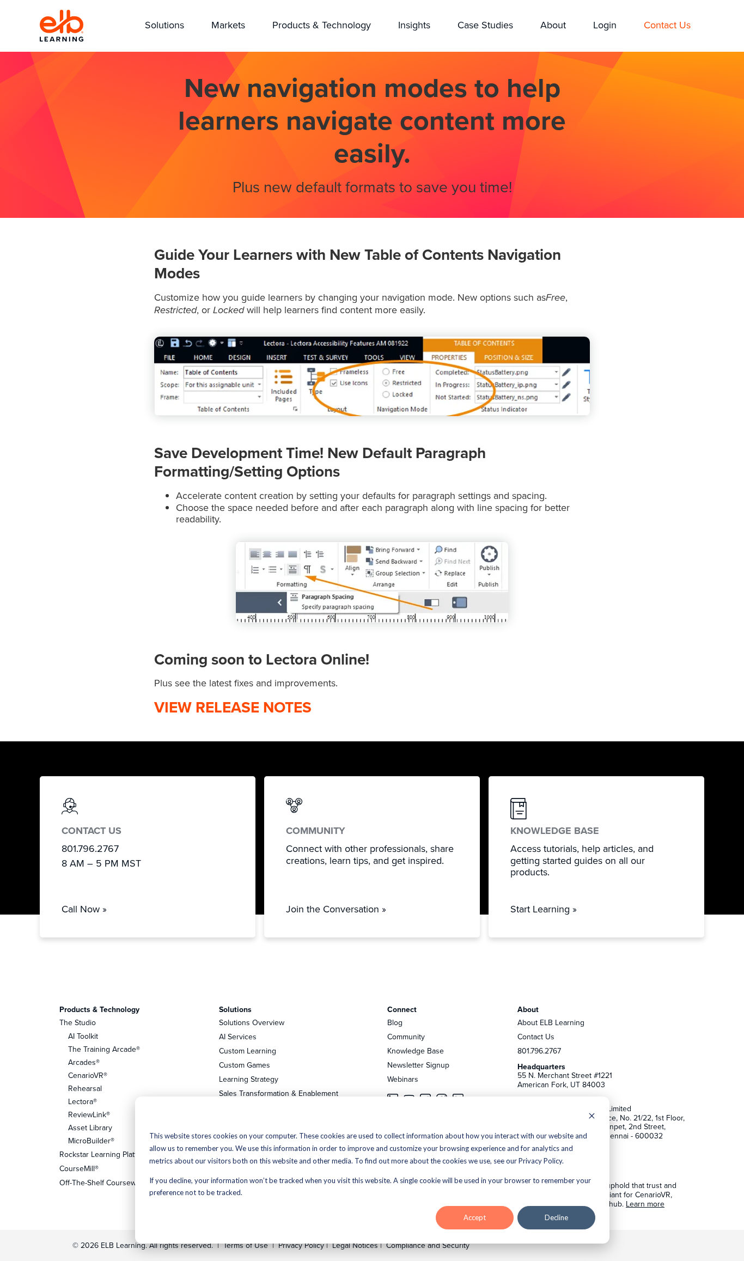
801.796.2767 (539, 1050)
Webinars (402, 1079)
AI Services (238, 1036)
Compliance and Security (427, 1245)
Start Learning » (543, 909)
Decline (556, 1217)
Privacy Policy (302, 1245)
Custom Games (244, 1064)
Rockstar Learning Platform (104, 1154)
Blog (395, 1022)
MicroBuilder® (91, 1140)
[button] (164, 26)
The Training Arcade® (104, 1049)
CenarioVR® (87, 1075)
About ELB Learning (550, 1022)
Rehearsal (85, 1088)
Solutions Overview (251, 1022)
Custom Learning (247, 1050)
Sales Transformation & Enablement (278, 1093)
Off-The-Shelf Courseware (103, 1182)
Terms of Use (244, 1245)
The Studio (77, 1022)
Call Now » (84, 909)
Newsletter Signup (418, 1064)
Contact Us (535, 1036)
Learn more (645, 1203)
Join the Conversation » (336, 909)
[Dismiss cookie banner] (591, 1117)
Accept (475, 1217)
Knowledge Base (415, 1050)
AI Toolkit (83, 1036)
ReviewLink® (89, 1114)
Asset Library (90, 1127)
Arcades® (84, 1062)
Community (406, 1036)
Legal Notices (356, 1245)
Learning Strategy (248, 1079)
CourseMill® (79, 1168)
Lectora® (82, 1101)
